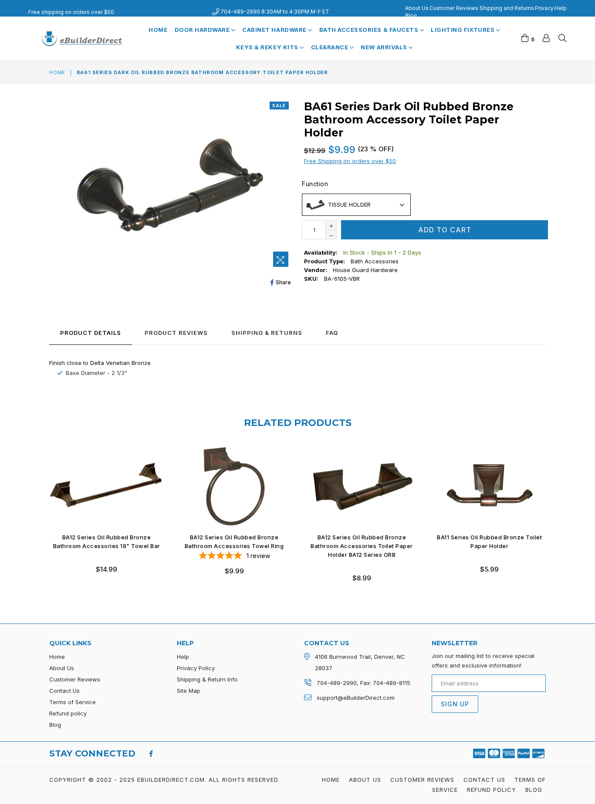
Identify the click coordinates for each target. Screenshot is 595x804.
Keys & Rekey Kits (268, 47)
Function (315, 183)
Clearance (330, 47)
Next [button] (554, 507)
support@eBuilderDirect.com (356, 697)
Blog (411, 15)
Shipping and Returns (507, 8)
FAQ (332, 332)
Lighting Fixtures (463, 29)
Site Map (188, 690)
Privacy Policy (196, 667)
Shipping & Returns (266, 332)
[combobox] (356, 205)
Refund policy (68, 713)
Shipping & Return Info (207, 679)
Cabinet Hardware (275, 29)
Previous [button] (40, 507)
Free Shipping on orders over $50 (350, 160)
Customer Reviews (453, 8)
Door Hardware (203, 29)
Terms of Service (72, 701)
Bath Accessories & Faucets (369, 29)
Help (560, 8)
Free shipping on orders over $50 (71, 12)
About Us (417, 8)
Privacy (544, 8)
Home (158, 29)
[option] (100, 516)
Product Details (90, 332)
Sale (279, 105)
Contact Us (64, 690)
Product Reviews (176, 332)
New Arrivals (385, 47)
